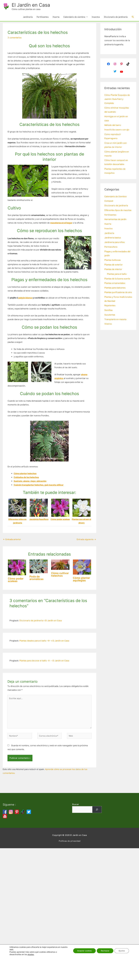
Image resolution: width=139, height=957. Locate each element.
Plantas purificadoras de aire (118, 292)
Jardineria (109, 233)
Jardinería (28, 17)
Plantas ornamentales (114, 283)
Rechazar (105, 951)
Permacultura (110, 247)
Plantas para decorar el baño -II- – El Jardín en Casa (44, 660)
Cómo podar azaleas (15, 580)
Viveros (108, 324)
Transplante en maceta (115, 319)
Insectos (96, 17)
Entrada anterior (12, 539)
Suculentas (109, 314)
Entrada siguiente (86, 539)
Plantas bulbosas (112, 260)
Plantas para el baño (117, 274)
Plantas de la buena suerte (117, 278)
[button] (133, 17)
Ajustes (122, 951)
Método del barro (112, 125)
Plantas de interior (113, 269)
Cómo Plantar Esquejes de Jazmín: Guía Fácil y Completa (117, 99)
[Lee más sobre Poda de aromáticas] (38, 566)
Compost (108, 201)
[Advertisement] (69, 883)
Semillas (108, 310)
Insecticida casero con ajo (116, 129)
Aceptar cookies (84, 951)
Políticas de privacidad (69, 841)
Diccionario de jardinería (115, 17)
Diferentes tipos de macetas (117, 210)
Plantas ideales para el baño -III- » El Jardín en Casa (44, 640)
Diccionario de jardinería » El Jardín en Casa (40, 620)
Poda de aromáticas (36, 578)
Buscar (75, 804)
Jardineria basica (112, 237)
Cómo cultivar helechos (60, 574)
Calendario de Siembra (115, 196)
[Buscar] (97, 809)
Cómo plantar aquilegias (81, 579)
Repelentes (109, 305)
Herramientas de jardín (115, 219)
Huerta (56, 17)
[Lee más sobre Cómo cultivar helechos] (60, 564)
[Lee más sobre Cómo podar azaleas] (17, 567)
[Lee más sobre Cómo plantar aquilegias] (82, 567)
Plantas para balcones (114, 287)
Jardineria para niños (114, 242)
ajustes (31, 954)
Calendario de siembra (74, 17)
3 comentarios (14, 37)
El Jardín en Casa (31, 5)
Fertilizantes (43, 17)
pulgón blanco (25, 297)
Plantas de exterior (113, 264)
